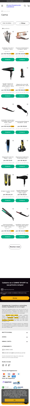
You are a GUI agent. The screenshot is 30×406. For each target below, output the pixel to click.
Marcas (4, 11)
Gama (8, 11)
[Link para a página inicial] (2, 11)
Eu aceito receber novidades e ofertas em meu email (14, 293)
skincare (16, 317)
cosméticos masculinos (8, 320)
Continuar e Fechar (15, 403)
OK (15, 400)
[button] (1, 6)
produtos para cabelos (12, 315)
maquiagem (10, 317)
